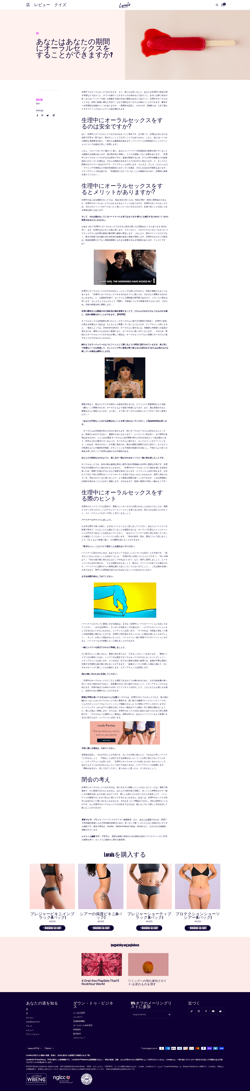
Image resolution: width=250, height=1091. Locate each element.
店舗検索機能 (79, 1021)
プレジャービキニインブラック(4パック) (52, 915)
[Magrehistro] (169, 1014)
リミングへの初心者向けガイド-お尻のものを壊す (147, 982)
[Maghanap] (217, 5)
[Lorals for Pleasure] (125, 733)
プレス (29, 1026)
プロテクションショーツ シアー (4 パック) (198, 915)
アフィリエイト (33, 1034)
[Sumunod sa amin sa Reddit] (220, 1011)
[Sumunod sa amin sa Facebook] (206, 1011)
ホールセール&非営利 (82, 1025)
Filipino (48, 1048)
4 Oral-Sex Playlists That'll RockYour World (100, 982)
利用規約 (77, 1029)
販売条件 (77, 1033)
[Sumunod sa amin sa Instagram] (198, 1011)
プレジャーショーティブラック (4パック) (149, 915)
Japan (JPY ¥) (33, 1048)
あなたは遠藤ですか (148, 819)
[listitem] (37, 115)
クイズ (60, 5)
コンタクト (78, 1017)
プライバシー (79, 1037)
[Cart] (222, 5)
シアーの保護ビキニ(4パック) (101, 915)
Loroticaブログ (33, 1021)
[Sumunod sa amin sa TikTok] (191, 1011)
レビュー (42, 5)
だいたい (30, 1017)
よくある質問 (79, 1012)
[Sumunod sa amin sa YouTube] (213, 1011)
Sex (37, 33)
